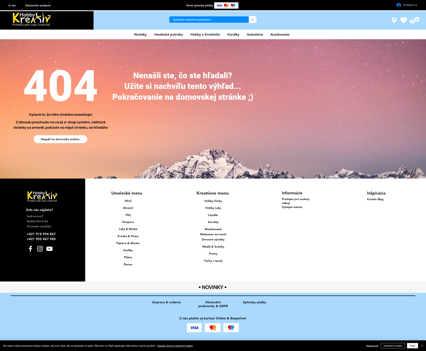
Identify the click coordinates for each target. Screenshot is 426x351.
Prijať (412, 345)
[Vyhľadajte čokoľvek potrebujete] (252, 19)
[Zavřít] (422, 345)
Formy (213, 253)
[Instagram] (40, 249)
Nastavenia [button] (372, 345)
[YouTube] (49, 249)
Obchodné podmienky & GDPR (213, 304)
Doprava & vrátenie (166, 302)
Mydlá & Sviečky (213, 246)
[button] (414, 20)
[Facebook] (30, 249)
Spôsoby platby (254, 302)
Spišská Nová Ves (37, 221)
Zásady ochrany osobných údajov (175, 345)
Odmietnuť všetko (393, 345)
